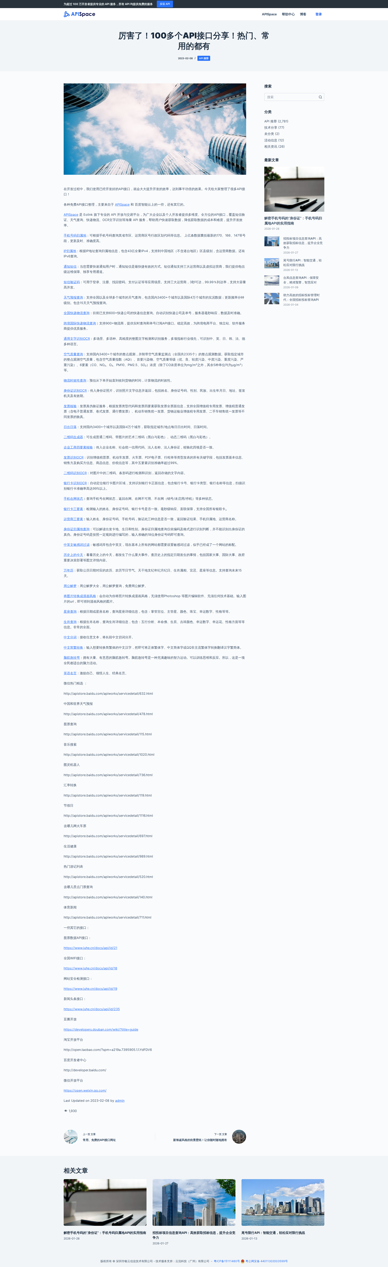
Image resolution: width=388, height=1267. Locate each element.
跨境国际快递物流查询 (80, 323)
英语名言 (70, 673)
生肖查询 (70, 622)
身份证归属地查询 (77, 529)
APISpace (269, 14)
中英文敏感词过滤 (77, 545)
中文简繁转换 (73, 647)
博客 (303, 14)
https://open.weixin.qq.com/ (85, 1090)
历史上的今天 (73, 555)
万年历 (68, 570)
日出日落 (70, 427)
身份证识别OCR (75, 390)
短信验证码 (72, 282)
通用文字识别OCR (77, 339)
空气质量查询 (73, 354)
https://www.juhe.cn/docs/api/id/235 (92, 1009)
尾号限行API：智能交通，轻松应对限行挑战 (273, 1233)
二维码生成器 (73, 437)
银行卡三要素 (73, 509)
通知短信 (70, 266)
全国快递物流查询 (77, 313)
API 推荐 (204, 58)
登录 (318, 14)
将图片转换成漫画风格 (80, 596)
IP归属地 (70, 251)
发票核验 (70, 406)
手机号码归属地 (75, 235)
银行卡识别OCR (75, 483)
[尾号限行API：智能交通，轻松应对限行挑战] (282, 1202)
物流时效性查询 (75, 380)
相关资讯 (270, 146)
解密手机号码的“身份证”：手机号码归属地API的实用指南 (105, 1233)
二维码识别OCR (75, 473)
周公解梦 (70, 586)
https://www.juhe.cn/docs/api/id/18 (90, 968)
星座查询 (70, 611)
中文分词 (70, 637)
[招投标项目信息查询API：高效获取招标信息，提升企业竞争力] (194, 1202)
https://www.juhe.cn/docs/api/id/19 (90, 989)
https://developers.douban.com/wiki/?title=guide (101, 1029)
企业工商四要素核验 (78, 447)
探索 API (165, 3)
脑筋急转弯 (72, 658)
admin (119, 1101)
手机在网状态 (73, 499)
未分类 (269, 134)
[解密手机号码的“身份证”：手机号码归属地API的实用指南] (105, 1202)
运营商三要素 (73, 519)
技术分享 (270, 127)
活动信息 (270, 140)
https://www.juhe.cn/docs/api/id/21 (90, 948)
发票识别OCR (73, 457)
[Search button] (320, 97)
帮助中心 (288, 14)
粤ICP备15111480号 (227, 1261)
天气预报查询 (73, 297)
